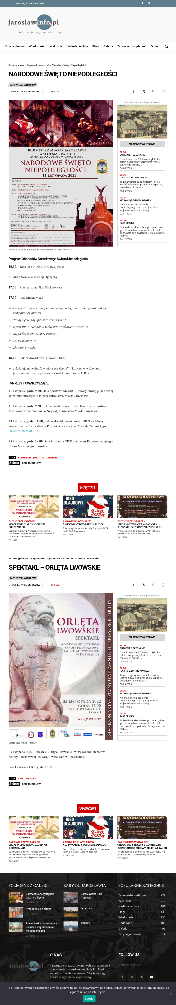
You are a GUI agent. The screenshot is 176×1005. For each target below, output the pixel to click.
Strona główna (16, 65)
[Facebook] (142, 3)
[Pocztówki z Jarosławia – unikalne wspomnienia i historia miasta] (16, 927)
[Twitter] (149, 3)
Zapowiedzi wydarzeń (38, 65)
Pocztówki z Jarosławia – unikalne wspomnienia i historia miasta (41, 927)
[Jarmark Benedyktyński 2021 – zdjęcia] (16, 897)
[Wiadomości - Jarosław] (26, 966)
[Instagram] (132, 977)
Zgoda (89, 998)
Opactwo (86, 908)
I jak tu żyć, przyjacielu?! (135, 177)
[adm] (47, 91)
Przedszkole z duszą (38, 908)
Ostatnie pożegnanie (132, 155)
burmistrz (24, 457)
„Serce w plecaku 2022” (25, 431)
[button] (167, 46)
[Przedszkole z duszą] (16, 912)
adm (56, 91)
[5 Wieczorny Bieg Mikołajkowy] (88, 506)
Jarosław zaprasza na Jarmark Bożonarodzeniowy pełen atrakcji (139, 525)
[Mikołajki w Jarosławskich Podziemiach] (34, 506)
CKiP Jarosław (31, 462)
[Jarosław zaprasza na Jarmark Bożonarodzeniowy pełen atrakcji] (142, 506)
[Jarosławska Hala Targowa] (71, 897)
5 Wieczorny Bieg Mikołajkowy (83, 524)
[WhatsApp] (163, 91)
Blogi (123, 152)
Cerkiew (85, 923)
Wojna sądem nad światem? (136, 200)
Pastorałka (127, 223)
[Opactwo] (71, 912)
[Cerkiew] (71, 926)
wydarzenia (50, 457)
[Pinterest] (153, 91)
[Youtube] (151, 977)
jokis (36, 457)
